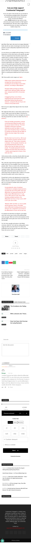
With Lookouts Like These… (18, 313)
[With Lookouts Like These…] (6, 315)
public (16, 253)
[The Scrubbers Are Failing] (6, 307)
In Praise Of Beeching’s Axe (20, 473)
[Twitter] (11, 532)
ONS (7, 253)
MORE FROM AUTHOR (19, 302)
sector (20, 253)
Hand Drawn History (7, 473)
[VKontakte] (19, 532)
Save (11, 262)
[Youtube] (24, 532)
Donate (17, 38)
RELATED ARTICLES (7, 302)
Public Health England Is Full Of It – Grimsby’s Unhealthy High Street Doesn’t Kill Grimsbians (23, 274)
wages (25, 253)
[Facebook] (7, 532)
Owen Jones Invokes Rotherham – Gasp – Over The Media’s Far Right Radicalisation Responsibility (15, 478)
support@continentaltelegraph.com (15, 528)
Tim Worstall (15, 294)
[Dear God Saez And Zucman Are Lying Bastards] (6, 322)
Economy (4, 317)
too (10, 184)
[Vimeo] (15, 532)
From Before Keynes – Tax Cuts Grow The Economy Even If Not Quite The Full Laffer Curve (7, 275)
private (11, 253)
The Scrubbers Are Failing (18, 306)
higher (20, 77)
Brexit (3, 309)
